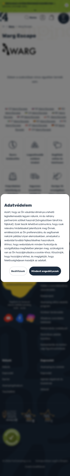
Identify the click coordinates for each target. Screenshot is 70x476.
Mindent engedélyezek (45, 271)
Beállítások (18, 271)
